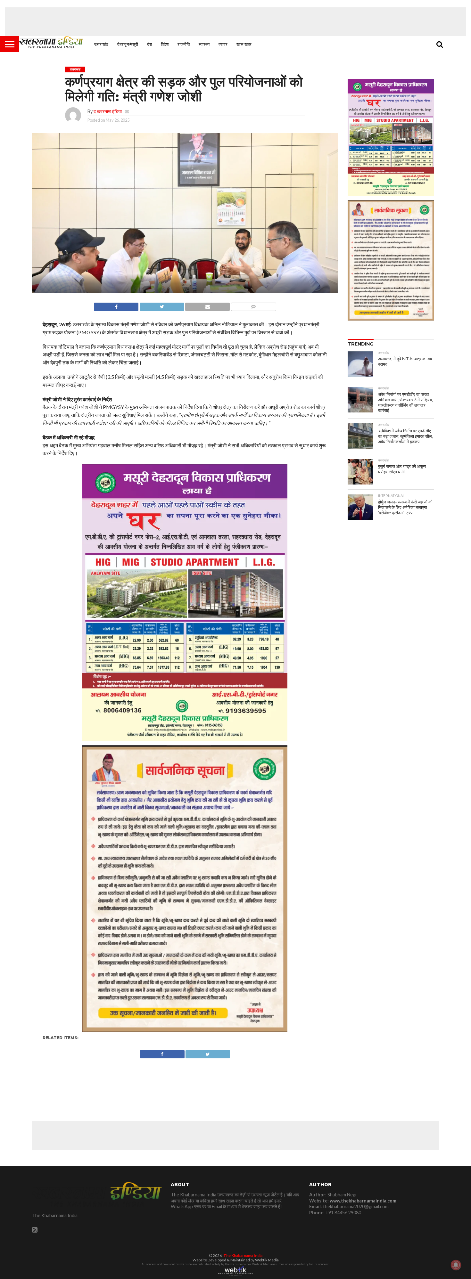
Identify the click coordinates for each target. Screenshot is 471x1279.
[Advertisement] (235, 21)
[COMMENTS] (253, 305)
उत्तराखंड (101, 44)
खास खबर (244, 44)
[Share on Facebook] (116, 305)
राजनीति (184, 44)
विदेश (165, 44)
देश (149, 44)
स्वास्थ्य (204, 44)
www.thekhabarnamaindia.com (363, 1200)
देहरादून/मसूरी (127, 44)
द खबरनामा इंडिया (108, 111)
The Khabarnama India (242, 1255)
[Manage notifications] (456, 1265)
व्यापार (223, 44)
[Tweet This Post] (161, 305)
